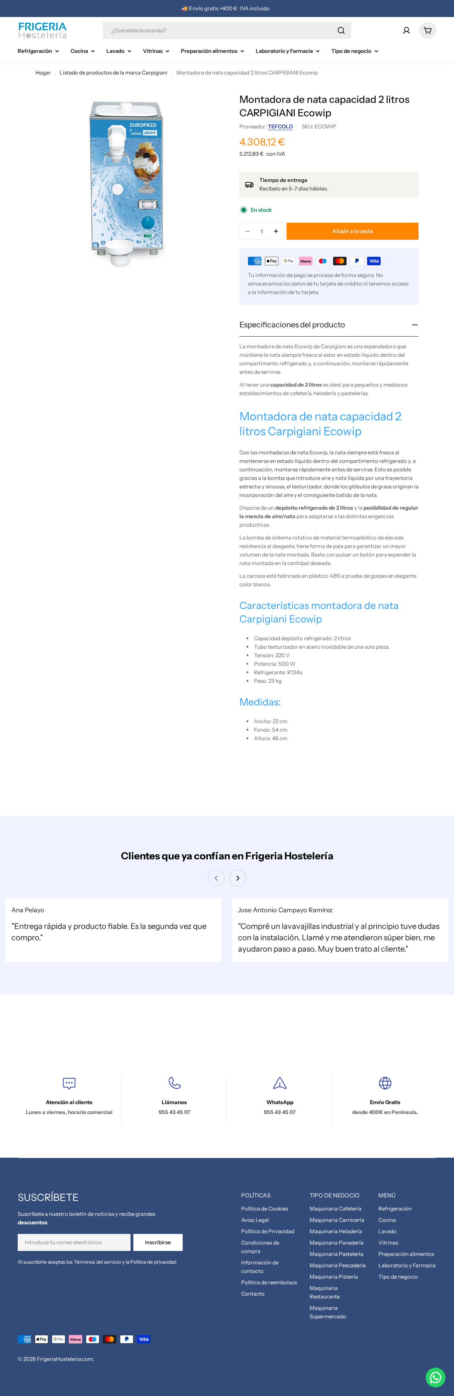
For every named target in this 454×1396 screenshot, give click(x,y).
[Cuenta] (406, 30)
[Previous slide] (216, 878)
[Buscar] (341, 30)
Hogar (43, 72)
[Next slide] (237, 878)
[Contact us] (435, 1377)
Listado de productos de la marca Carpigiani (113, 72)
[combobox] (227, 30)
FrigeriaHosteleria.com (65, 1359)
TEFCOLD (280, 126)
